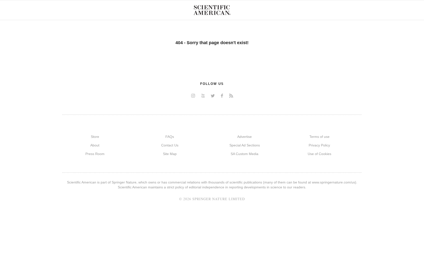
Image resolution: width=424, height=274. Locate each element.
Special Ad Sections (244, 145)
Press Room (95, 154)
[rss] (231, 95)
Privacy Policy (319, 145)
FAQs (169, 137)
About (94, 145)
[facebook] (221, 95)
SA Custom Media (244, 154)
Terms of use (319, 137)
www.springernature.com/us (333, 182)
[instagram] (193, 95)
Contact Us (169, 145)
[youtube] (203, 95)
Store (95, 137)
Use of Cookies (319, 154)
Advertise (244, 137)
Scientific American (212, 10)
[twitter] (212, 95)
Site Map (170, 154)
